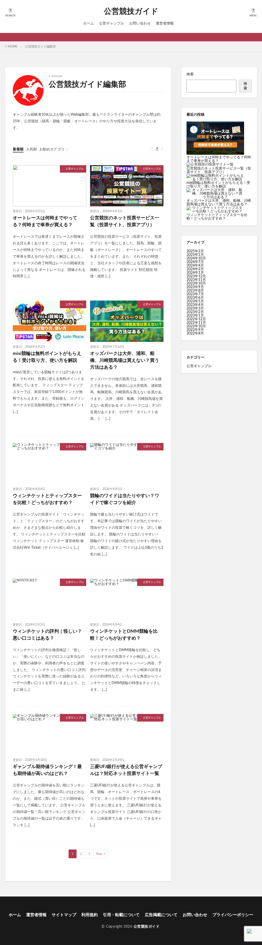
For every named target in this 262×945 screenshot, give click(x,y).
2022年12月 (196, 319)
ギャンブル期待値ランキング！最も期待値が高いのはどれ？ (47, 770)
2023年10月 (196, 283)
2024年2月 (195, 269)
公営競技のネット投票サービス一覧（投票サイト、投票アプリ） (124, 221)
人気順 (31, 149)
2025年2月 (195, 251)
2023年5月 (195, 301)
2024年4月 (195, 265)
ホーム (88, 23)
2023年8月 (195, 290)
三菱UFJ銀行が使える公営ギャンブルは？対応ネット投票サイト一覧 (126, 770)
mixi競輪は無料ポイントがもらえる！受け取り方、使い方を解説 (47, 357)
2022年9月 (195, 330)
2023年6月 (195, 298)
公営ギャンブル (111, 23)
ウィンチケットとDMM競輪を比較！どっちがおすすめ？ (124, 635)
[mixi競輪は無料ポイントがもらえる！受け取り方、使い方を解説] (215, 177)
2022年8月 (195, 333)
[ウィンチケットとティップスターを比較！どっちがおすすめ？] (215, 209)
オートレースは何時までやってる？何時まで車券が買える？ (45, 221)
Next (99, 854)
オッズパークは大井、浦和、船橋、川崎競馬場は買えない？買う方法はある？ (124, 360)
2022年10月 (196, 326)
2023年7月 (195, 294)
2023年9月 (195, 287)
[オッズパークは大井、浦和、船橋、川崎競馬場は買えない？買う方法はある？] (215, 193)
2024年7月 (195, 262)
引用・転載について (121, 915)
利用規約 (89, 915)
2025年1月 (195, 255)
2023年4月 (195, 305)
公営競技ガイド (131, 11)
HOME (12, 46)
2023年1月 (195, 315)
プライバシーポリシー (232, 915)
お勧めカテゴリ (51, 149)
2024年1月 (195, 272)
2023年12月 (196, 276)
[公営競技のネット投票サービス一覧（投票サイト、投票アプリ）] (210, 165)
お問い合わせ (140, 23)
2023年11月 (196, 280)
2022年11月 (196, 323)
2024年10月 (196, 258)
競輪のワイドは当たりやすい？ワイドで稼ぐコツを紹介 (124, 499)
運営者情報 (165, 23)
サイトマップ (64, 915)
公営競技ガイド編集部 (40, 46)
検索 (190, 74)
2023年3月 (195, 308)
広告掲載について (161, 915)
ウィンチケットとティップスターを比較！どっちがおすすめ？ (47, 499)
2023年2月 (195, 312)
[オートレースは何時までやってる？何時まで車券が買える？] (215, 138)
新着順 (18, 149)
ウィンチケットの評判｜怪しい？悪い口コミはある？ (47, 635)
